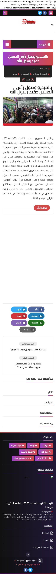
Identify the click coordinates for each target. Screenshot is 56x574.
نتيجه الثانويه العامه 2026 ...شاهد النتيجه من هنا (29, 505)
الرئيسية (42, 44)
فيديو (15, 74)
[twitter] (40, 13)
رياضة (32, 445)
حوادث (45, 445)
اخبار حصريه (25, 74)
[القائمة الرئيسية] (7, 44)
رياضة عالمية (27, 452)
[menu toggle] (51, 13)
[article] (28, 346)
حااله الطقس (42, 458)
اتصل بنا (45, 533)
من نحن (46, 540)
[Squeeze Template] (40, 560)
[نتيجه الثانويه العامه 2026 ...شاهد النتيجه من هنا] (28, 488)
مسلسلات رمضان (21, 458)
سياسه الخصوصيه (41, 547)
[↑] (28, 554)
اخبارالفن (44, 452)
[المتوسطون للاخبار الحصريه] (28, 21)
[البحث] (5, 13)
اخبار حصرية (16, 445)
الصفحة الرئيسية (41, 74)
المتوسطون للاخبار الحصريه (28, 564)
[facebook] (45, 13)
